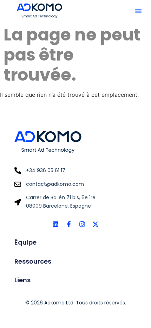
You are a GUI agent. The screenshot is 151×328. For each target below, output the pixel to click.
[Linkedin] (55, 224)
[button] (138, 11)
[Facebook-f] (69, 224)
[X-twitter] (95, 224)
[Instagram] (82, 224)
